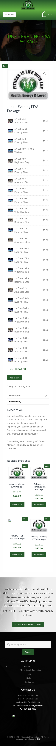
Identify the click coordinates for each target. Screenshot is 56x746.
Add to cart (14, 378)
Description (15, 395)
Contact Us (29, 682)
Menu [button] (11, 14)
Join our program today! (28, 624)
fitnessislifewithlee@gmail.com (29, 705)
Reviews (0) (15, 401)
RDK (39, 739)
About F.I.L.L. (29, 666)
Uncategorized (24, 386)
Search (28, 652)
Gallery (29, 678)
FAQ (29, 674)
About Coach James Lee (30, 670)
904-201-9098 (29, 709)
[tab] (28, 396)
